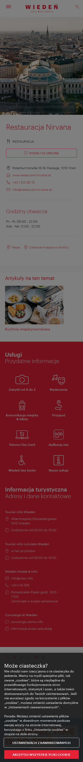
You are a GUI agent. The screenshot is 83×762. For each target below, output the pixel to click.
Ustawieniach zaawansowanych (41, 743)
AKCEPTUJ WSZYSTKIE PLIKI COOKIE (41, 754)
